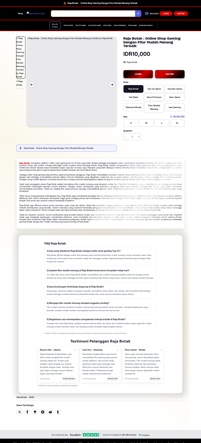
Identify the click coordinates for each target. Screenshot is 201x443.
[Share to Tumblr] (58, 412)
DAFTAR (180, 13)
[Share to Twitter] (19, 412)
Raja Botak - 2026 (25, 397)
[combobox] (93, 14)
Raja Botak (24, 163)
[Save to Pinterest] (42, 412)
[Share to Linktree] (35, 412)
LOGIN (166, 13)
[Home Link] (36, 13)
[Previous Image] (32, 84)
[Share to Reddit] (50, 412)
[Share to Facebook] (27, 412)
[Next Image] (112, 84)
